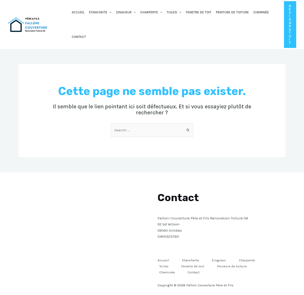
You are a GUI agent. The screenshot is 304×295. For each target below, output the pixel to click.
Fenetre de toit (198, 12)
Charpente (149, 12)
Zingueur (124, 12)
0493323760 (168, 236)
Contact (79, 37)
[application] (109, 12)
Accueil (78, 12)
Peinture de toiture (232, 12)
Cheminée (261, 12)
